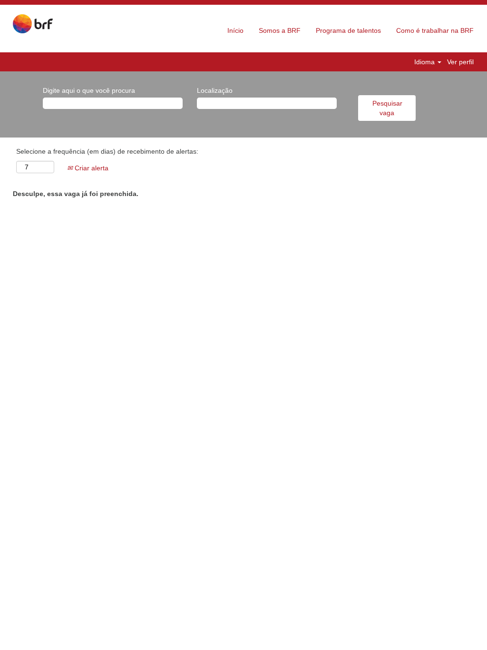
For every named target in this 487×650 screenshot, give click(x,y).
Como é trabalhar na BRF (435, 30)
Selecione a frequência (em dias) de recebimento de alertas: (107, 151)
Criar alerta (90, 168)
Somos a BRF (280, 30)
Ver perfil (460, 62)
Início (235, 30)
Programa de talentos (348, 30)
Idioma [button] (425, 62)
